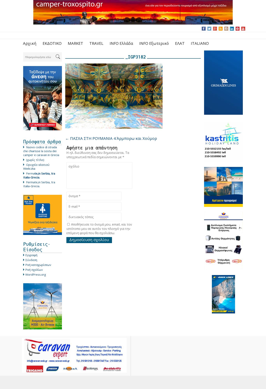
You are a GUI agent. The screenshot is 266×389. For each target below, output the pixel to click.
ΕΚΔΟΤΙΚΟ (52, 43)
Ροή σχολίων (34, 270)
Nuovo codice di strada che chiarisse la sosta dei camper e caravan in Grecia (41, 151)
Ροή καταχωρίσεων (38, 265)
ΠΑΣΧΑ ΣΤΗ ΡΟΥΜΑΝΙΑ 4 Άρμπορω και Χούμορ (111, 138)
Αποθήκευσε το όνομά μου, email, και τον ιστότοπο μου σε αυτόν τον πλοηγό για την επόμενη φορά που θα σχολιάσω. (99, 228)
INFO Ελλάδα (121, 43)
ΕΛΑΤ (180, 43)
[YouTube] (243, 29)
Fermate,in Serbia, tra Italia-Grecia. (39, 184)
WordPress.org (35, 274)
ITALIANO (200, 43)
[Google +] (215, 29)
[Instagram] (226, 29)
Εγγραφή (31, 255)
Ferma (39, 175)
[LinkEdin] (232, 29)
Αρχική (29, 43)
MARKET (75, 43)
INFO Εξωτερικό (154, 43)
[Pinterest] (237, 29)
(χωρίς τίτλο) (35, 160)
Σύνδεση (31, 260)
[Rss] (220, 29)
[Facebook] (203, 29)
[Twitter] (209, 29)
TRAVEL (96, 43)
